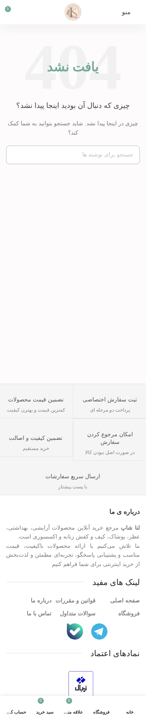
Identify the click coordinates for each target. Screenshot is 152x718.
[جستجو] (15, 155)
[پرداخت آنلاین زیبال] (81, 687)
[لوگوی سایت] (73, 11)
